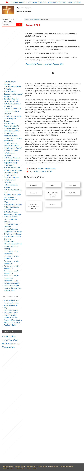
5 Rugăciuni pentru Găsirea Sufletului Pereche (11, 219)
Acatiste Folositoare (11, 300)
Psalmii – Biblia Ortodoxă (13, 320)
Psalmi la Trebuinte (11, 318)
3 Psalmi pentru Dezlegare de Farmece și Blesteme (13, 94)
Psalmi (49, 171)
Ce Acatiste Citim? (10, 313)
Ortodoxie (42, 171)
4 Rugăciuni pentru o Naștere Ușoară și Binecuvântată (11, 162)
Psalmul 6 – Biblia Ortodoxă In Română (53, 195)
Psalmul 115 (72, 193)
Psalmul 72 (53, 185)
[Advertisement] (12, 53)
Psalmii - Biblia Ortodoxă (35, 19)
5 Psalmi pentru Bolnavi (12, 234)
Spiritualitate (8, 347)
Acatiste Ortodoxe (10, 305)
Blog (5, 308)
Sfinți (18, 344)
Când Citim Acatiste (11, 310)
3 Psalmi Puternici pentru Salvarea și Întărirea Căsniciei (13, 111)
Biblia (36, 171)
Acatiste (6, 336)
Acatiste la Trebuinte (36, 2)
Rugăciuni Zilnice (74, 2)
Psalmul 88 (72, 185)
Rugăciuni (13, 344)
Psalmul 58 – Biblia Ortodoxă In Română (33, 206)
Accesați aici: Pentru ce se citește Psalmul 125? (44, 64)
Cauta (19, 24)
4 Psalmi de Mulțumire (12, 158)
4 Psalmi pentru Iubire (12, 168)
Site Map (29, 468)
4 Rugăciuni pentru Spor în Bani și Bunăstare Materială (13, 207)
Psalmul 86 (33, 185)
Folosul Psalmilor (18, 2)
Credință (5, 340)
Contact (35, 468)
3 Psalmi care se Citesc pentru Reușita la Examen (12, 118)
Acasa (26, 19)
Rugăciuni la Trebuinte (57, 2)
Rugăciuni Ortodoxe (23, 8)
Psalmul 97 (33, 193)
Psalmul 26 (53, 204)
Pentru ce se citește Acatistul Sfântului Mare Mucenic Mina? (12, 288)
